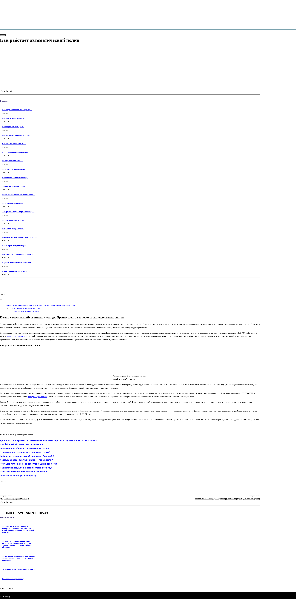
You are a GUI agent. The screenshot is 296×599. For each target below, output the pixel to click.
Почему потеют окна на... (12, 161)
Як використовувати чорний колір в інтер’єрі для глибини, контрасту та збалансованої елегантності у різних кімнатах (16, 544)
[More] (256, 283)
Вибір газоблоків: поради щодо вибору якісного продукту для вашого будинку (227, 499)
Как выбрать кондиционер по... (15, 246)
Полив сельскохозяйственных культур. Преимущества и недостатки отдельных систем (40, 305)
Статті (2, 35)
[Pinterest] (239, 283)
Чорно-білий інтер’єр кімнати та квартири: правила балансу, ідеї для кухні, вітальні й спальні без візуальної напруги (18, 529)
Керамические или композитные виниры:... (19, 237)
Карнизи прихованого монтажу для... (17, 263)
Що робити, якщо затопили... (14, 118)
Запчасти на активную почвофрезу (18, 476)
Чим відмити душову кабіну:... (14, 186)
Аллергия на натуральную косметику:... (18, 212)
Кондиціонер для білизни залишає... (16, 135)
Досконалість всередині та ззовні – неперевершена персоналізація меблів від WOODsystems (48, 440)
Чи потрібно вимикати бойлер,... (15, 178)
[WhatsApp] (248, 283)
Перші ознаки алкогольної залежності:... (18, 195)
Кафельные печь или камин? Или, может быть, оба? (27, 456)
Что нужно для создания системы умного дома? (25, 452)
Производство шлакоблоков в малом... (17, 254)
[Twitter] (231, 283)
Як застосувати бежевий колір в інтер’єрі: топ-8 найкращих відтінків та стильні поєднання (19, 558)
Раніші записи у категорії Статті (28, 311)
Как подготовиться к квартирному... (17, 110)
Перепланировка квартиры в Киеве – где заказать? (26, 460)
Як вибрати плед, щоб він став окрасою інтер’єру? (26, 468)
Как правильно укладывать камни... (17, 152)
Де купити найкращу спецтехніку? (14, 499)
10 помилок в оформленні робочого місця (18, 569)
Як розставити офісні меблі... (13, 220)
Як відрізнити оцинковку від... (14, 169)
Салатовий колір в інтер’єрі (13, 579)
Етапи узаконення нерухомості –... (16, 271)
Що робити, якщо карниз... (13, 229)
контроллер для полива (17, 336)
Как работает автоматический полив (26, 308)
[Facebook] (223, 283)
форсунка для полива (37, 396)
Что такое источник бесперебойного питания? (24, 472)
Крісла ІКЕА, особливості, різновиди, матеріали (24, 448)
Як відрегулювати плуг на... (13, 203)
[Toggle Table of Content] (1, 300)
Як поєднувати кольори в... (13, 127)
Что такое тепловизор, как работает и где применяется (28, 464)
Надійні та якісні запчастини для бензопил (22, 444)
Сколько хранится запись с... (14, 144)
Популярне (7, 517)
